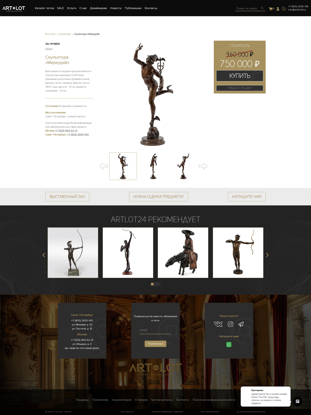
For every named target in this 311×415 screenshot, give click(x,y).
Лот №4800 (52, 44)
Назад (49, 48)
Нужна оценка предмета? (158, 196)
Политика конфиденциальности (214, 399)
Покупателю (100, 399)
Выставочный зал (67, 196)
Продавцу (82, 399)
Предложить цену (240, 88)
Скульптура (65, 34)
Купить (239, 75)
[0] (271, 9)
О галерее (141, 399)
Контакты (182, 399)
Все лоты (50, 34)
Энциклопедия (121, 399)
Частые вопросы (162, 399)
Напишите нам (246, 196)
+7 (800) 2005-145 (298, 6)
